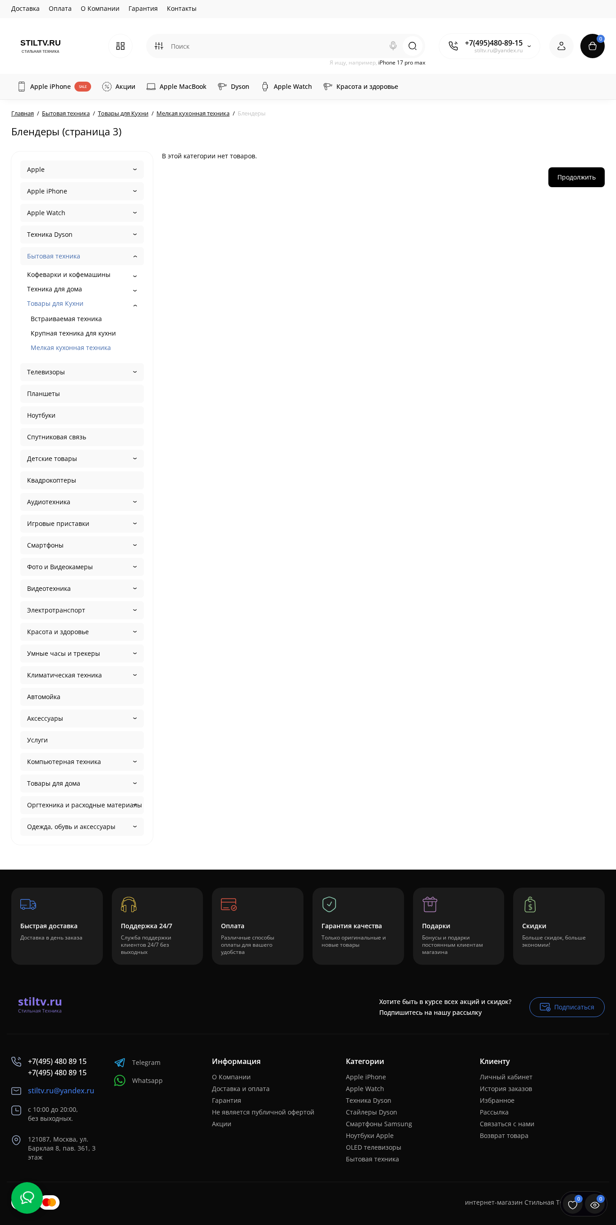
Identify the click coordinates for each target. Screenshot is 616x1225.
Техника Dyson (50, 234)
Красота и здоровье (58, 631)
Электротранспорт (56, 610)
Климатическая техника (64, 675)
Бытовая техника (53, 256)
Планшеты (43, 393)
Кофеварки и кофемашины (68, 274)
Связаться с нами (507, 1123)
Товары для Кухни (55, 303)
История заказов (506, 1088)
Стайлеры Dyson (371, 1112)
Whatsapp (147, 1080)
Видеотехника (49, 588)
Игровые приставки (58, 523)
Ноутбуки (41, 415)
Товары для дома (53, 783)
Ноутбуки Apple (370, 1135)
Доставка (25, 8)
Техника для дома (54, 289)
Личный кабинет (506, 1077)
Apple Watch (46, 212)
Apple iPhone (47, 191)
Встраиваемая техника (66, 318)
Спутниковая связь (56, 437)
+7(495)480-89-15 (494, 42)
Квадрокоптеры (51, 480)
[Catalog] (120, 46)
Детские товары (52, 458)
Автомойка (43, 696)
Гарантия (143, 8)
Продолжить (576, 177)
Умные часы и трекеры (63, 653)
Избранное (497, 1100)
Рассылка (494, 1112)
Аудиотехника (48, 501)
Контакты (182, 8)
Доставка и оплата (241, 1088)
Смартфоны (45, 545)
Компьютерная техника (64, 761)
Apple (36, 169)
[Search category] (159, 46)
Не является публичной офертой (263, 1112)
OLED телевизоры (373, 1147)
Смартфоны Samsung (379, 1123)
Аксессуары (45, 718)
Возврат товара (504, 1135)
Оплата (60, 8)
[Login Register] (561, 46)
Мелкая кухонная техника (71, 347)
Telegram (146, 1062)
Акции (221, 1123)
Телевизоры (46, 372)
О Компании (100, 8)
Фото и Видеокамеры (60, 566)
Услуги (37, 740)
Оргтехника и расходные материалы (84, 805)
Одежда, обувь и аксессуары (71, 826)
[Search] (393, 46)
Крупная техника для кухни (73, 333)
